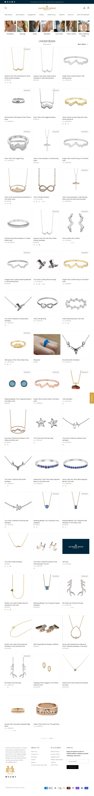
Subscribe (72, 767)
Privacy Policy (55, 754)
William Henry (51, 14)
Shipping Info (55, 757)
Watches (61, 14)
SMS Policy (54, 765)
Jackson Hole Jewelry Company (16, 787)
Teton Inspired (20, 14)
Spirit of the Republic (83, 14)
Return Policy (55, 751)
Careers (53, 762)
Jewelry (41, 14)
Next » (51, 738)
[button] (92, 398)
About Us (70, 14)
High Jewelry (8, 14)
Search (33, 759)
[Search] (6, 8)
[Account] (83, 8)
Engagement (32, 14)
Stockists (34, 757)
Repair (33, 762)
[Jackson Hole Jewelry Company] (47, 8)
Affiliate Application (57, 759)
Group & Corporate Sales (39, 765)
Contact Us (34, 754)
